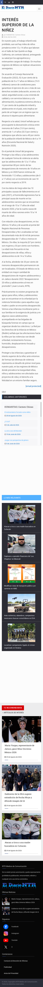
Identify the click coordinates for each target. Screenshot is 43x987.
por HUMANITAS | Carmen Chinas (14, 35)
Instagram (15, 933)
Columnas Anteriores (15, 397)
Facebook (14, 926)
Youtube (14, 940)
